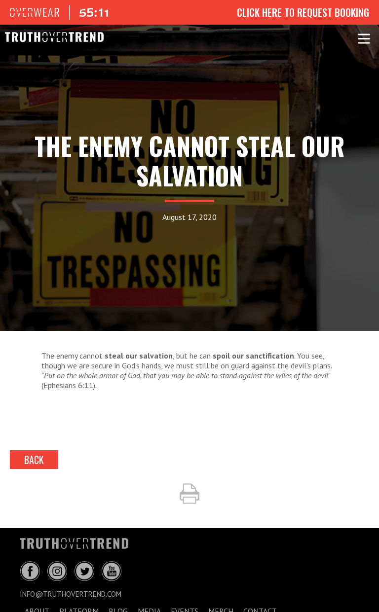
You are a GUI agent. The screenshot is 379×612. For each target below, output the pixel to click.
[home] (49, 37)
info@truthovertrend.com (70, 594)
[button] (364, 37)
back (34, 459)
